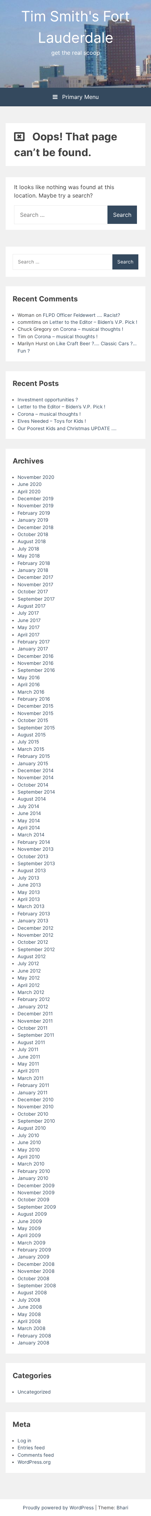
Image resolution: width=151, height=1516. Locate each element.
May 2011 (28, 1064)
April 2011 (28, 1071)
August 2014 (32, 799)
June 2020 (30, 484)
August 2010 (32, 1128)
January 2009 (33, 1257)
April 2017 (29, 634)
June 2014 (29, 813)
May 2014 (29, 820)
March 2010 (31, 1164)
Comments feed (36, 1455)
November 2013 (36, 849)
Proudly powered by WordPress (59, 1507)
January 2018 (33, 570)
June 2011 (29, 1057)
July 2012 (28, 963)
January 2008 (33, 1342)
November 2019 (35, 505)
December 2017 (35, 577)
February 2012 (34, 999)
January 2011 (32, 1092)
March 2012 (31, 992)
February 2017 (34, 642)
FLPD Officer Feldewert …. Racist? (81, 315)
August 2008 (32, 1292)
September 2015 (36, 727)
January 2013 (33, 920)
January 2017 (33, 649)
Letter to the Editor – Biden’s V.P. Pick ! (93, 322)
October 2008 (33, 1278)
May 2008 (29, 1314)
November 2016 (35, 663)
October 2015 (33, 720)
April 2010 (29, 1157)
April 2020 (29, 491)
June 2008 (30, 1307)
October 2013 (33, 856)
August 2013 (32, 870)
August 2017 (32, 606)
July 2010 (28, 1135)
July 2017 (28, 613)
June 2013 (29, 885)
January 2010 (33, 1178)
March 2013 (31, 906)
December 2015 (35, 706)
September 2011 (36, 1035)
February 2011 (33, 1085)
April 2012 (29, 985)
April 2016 (29, 684)
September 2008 (37, 1285)
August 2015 (32, 734)
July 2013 (28, 878)
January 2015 (33, 763)
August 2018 (32, 541)
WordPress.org (34, 1462)
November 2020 (36, 477)
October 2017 (33, 591)
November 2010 (36, 1106)
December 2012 (35, 928)
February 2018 (34, 563)
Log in (24, 1440)
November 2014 (36, 777)
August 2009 (32, 1214)
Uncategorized (34, 1392)
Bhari (122, 1507)
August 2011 (31, 1042)
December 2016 (35, 656)
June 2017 (29, 620)
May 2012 (29, 978)
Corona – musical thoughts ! (91, 329)
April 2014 (29, 827)
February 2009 (34, 1250)
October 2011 (32, 1028)
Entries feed (31, 1447)
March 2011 (31, 1078)
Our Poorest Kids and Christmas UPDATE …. (67, 428)
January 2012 (33, 1006)
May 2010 (29, 1150)
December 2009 (36, 1185)
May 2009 (29, 1228)
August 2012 (32, 956)
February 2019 (34, 513)
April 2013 (29, 899)
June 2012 (29, 971)
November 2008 (36, 1271)
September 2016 (36, 670)
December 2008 (36, 1264)
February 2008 (34, 1335)
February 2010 (34, 1171)
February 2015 (34, 756)
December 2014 (36, 770)
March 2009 (31, 1242)
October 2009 (33, 1199)
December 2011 (35, 1013)
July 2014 (28, 806)
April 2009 (29, 1235)
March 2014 (31, 834)
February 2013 (34, 913)
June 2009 (30, 1221)
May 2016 (29, 677)
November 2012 (35, 935)
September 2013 (36, 863)
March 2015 (31, 749)
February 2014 (34, 842)
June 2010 (29, 1142)
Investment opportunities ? (48, 399)
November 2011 (35, 1021)
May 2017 (29, 627)
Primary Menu (79, 96)
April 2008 (29, 1321)
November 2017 (35, 584)
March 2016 (31, 692)
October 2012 (33, 942)
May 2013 (29, 892)
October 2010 (33, 1114)
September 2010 (36, 1121)
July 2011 (28, 1049)
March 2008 (31, 1328)
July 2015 (28, 741)
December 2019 (35, 498)
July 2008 (29, 1300)
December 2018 (35, 527)
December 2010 (36, 1099)
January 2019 (33, 520)
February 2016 (34, 699)
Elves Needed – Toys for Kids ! (52, 421)
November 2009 (36, 1192)
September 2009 (37, 1207)
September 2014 (36, 792)
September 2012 (36, 949)
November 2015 (35, 713)
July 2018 (28, 549)
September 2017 (36, 599)
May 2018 (29, 556)
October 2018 (33, 534)
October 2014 (33, 785)
